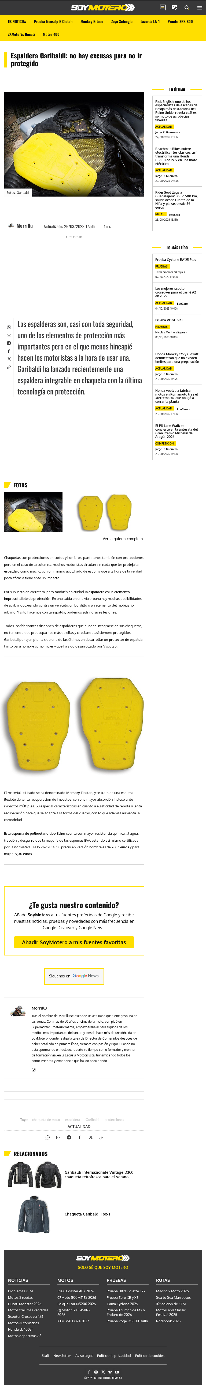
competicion (164, 443)
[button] (187, 7)
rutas (159, 214)
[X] (8, 358)
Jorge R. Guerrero (166, 132)
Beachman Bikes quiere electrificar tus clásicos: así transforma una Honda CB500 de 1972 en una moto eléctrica (176, 156)
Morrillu (25, 225)
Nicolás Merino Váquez (170, 332)
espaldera (72, 1120)
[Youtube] (117, 1372)
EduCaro (174, 214)
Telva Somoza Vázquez (170, 272)
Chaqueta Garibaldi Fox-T (88, 1214)
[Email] (8, 334)
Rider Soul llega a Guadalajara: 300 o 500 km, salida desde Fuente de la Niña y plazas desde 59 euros (176, 199)
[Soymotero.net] (103, 7)
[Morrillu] (12, 225)
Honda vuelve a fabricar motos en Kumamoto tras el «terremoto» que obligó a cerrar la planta (176, 396)
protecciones (114, 1120)
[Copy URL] (8, 366)
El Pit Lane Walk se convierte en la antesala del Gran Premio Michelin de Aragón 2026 (176, 431)
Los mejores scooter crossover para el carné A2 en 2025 (175, 292)
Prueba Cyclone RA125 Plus (175, 260)
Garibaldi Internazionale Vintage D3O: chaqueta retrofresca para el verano (99, 1174)
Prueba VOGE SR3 (168, 320)
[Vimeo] (110, 1372)
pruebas (161, 266)
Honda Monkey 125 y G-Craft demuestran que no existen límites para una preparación (177, 358)
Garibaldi (92, 1120)
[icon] (163, 8)
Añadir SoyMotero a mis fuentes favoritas (74, 942)
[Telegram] (8, 342)
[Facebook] (8, 350)
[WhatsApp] (8, 326)
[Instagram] (34, 1069)
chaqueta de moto (46, 1120)
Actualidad (79, 1126)
